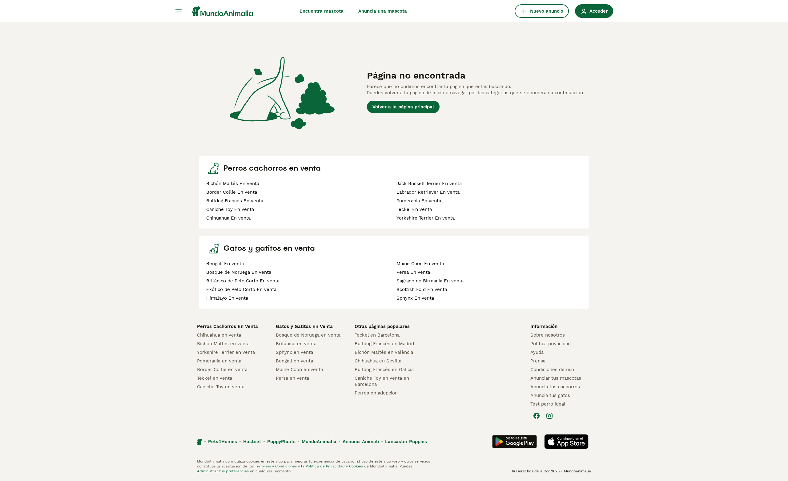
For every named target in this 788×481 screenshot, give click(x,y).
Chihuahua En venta (228, 218)
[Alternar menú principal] (178, 11)
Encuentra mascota (322, 11)
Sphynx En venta (415, 298)
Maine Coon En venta (420, 263)
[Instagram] (549, 416)
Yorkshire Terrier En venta (425, 218)
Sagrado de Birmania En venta (430, 281)
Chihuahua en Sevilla (378, 361)
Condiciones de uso (552, 369)
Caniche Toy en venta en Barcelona (382, 381)
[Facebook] (536, 416)
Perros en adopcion (376, 393)
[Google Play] (514, 441)
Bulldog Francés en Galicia (384, 369)
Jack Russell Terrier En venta (429, 183)
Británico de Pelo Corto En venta (242, 281)
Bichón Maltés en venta (223, 343)
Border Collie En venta (231, 192)
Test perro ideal (547, 404)
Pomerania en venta (219, 361)
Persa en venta (292, 378)
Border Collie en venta (222, 369)
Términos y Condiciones (276, 466)
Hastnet (252, 441)
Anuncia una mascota (382, 11)
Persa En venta (413, 272)
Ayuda (537, 352)
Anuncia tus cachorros (555, 387)
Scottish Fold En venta (421, 289)
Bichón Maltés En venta (232, 183)
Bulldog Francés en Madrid (384, 343)
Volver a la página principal (403, 107)
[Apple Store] (566, 441)
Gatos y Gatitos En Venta (304, 326)
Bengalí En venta (225, 263)
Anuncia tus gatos (550, 395)
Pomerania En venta (418, 201)
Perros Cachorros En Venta (227, 326)
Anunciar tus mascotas (555, 378)
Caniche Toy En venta (230, 209)
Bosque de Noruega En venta (238, 272)
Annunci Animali (361, 441)
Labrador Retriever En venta (428, 192)
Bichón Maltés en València (384, 352)
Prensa (537, 361)
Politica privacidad (550, 343)
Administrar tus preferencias (223, 471)
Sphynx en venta (294, 352)
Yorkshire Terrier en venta (226, 352)
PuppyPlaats (281, 441)
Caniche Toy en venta (220, 387)
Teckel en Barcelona (377, 335)
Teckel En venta (414, 209)
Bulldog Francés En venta (234, 201)
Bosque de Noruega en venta (308, 335)
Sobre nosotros (547, 335)
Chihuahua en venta (219, 335)
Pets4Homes (222, 441)
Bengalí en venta (294, 361)
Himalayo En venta (227, 298)
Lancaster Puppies (406, 441)
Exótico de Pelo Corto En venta (241, 289)
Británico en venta (296, 343)
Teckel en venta (214, 378)
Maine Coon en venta (299, 369)
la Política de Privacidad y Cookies (331, 466)
